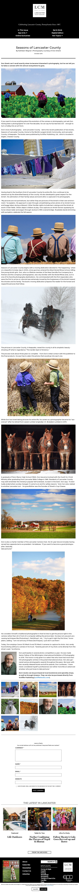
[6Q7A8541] (29, 690)
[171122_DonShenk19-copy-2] (48, 706)
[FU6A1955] (10, 690)
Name (18, 764)
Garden (43, 880)
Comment (19, 748)
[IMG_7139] (67, 706)
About (24, 862)
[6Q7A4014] (10, 706)
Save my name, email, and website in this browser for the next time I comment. (39, 786)
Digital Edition (57, 33)
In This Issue (23, 30)
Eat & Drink (57, 30)
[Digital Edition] (11, 881)
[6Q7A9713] (10, 723)
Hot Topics (56, 36)
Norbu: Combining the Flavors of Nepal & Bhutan (39, 839)
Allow (35, 889)
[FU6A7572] (67, 690)
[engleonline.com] (68, 881)
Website (18, 779)
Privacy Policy (49, 885)
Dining (43, 873)
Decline (43, 889)
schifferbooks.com (42, 677)
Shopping (44, 876)
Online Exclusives (23, 36)
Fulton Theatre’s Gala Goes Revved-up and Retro (64, 839)
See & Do (22, 33)
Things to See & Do (48, 878)
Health (43, 871)
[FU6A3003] (29, 706)
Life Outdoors (14, 836)
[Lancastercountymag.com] (68, 871)
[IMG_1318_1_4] (29, 723)
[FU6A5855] (48, 690)
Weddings (45, 875)
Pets (42, 882)
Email (18, 771)
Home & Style (46, 869)
